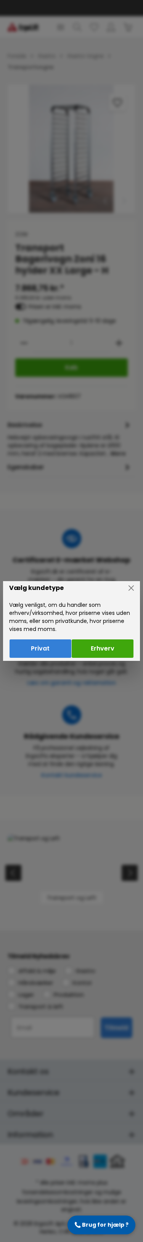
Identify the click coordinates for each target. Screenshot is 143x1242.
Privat (40, 648)
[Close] (131, 588)
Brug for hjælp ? (101, 1225)
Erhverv (102, 648)
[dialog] (71, 621)
